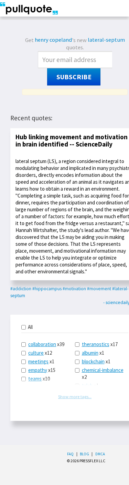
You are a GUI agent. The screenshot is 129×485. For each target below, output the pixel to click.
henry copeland (53, 39)
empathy (37, 370)
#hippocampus (47, 289)
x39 (46, 344)
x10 (39, 378)
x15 (41, 370)
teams (35, 378)
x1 (41, 361)
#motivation (74, 289)
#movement (99, 289)
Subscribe (74, 77)
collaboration (42, 344)
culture (36, 353)
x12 (40, 353)
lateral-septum (106, 39)
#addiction (20, 289)
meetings (38, 361)
